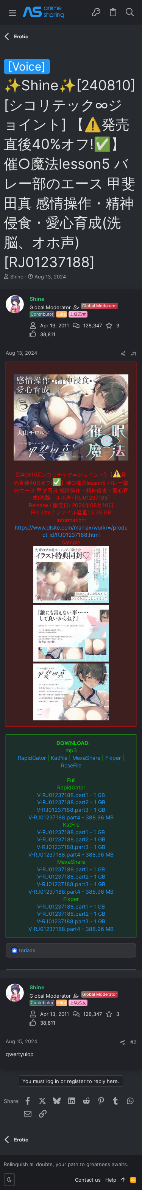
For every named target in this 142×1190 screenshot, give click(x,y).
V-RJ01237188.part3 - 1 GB (71, 809)
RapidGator (32, 758)
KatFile (59, 758)
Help (110, 1180)
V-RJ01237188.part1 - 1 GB (71, 795)
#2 (133, 1042)
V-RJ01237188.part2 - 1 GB (71, 802)
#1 (133, 354)
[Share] (123, 353)
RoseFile (71, 765)
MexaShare (86, 758)
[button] (12, 12)
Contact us (88, 1180)
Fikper (113, 758)
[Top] (123, 1179)
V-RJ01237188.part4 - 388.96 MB (71, 817)
